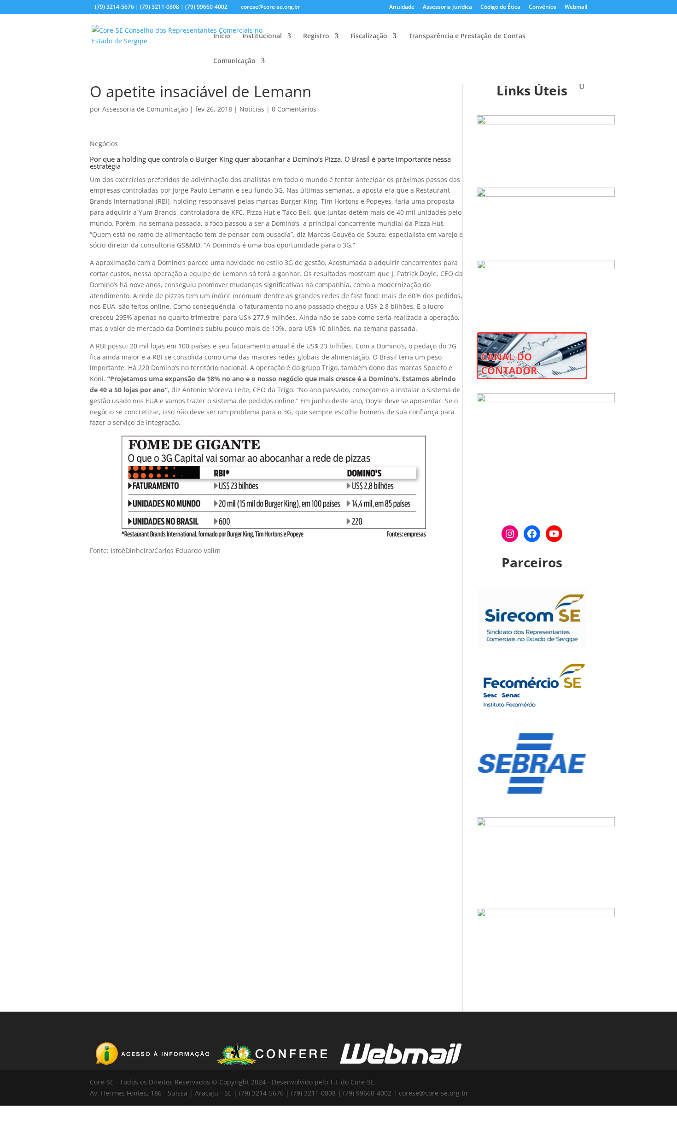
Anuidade (401, 7)
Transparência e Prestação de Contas (467, 36)
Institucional (262, 36)
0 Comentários (294, 109)
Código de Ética (500, 7)
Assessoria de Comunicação (145, 109)
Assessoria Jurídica (447, 7)
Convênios (542, 7)
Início (221, 36)
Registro (316, 36)
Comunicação (234, 61)
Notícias (251, 109)
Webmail (576, 7)
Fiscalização (368, 36)
